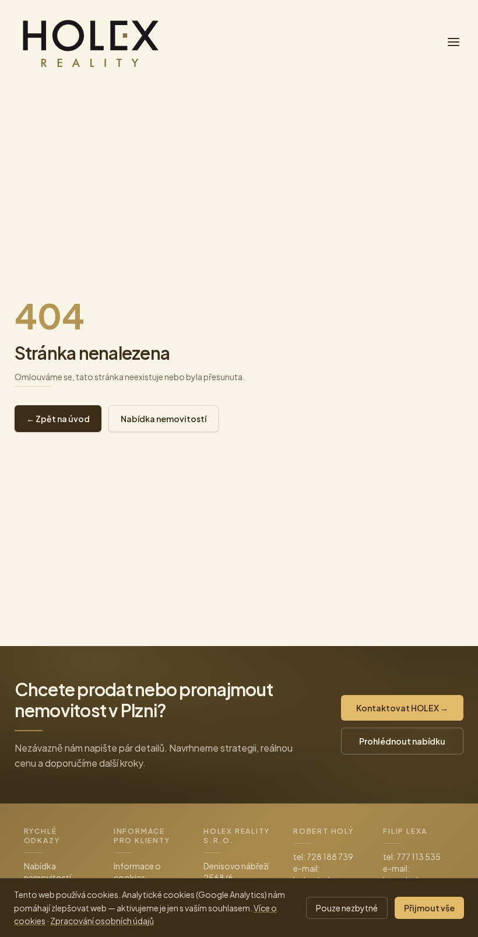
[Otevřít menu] (453, 41)
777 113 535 (418, 856)
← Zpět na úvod (58, 418)
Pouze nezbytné (347, 908)
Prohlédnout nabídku (402, 741)
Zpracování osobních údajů (102, 920)
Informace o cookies (137, 872)
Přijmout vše (429, 908)
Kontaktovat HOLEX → (402, 708)
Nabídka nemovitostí (163, 418)
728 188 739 (330, 856)
